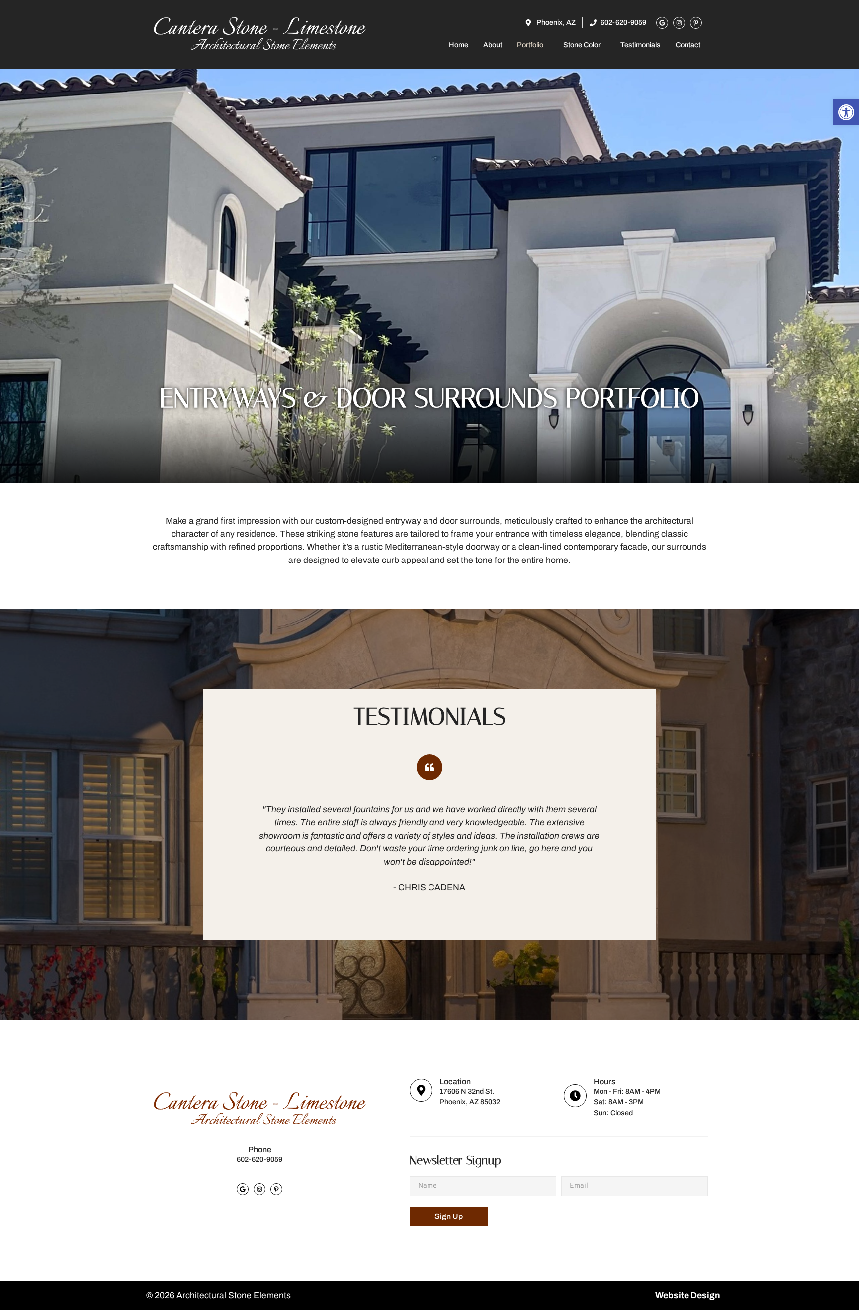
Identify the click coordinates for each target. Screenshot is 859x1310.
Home (458, 45)
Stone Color (582, 45)
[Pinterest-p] (696, 23)
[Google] (662, 23)
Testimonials (640, 45)
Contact (688, 45)
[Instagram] (679, 23)
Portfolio (530, 45)
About (492, 45)
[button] (533, 45)
